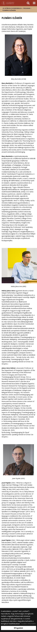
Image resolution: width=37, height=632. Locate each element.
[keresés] (28, 3)
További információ (28, 623)
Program (26, 8)
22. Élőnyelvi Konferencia (12, 8)
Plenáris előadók (9, 10)
